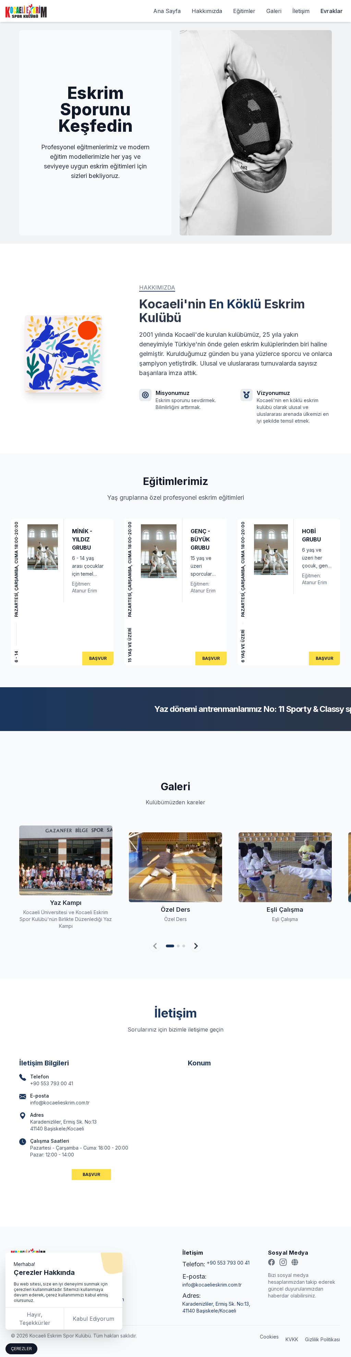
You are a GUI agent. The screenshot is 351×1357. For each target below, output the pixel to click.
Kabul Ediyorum (93, 1318)
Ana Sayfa (167, 11)
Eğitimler (244, 11)
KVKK (292, 1339)
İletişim (301, 11)
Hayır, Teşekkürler (34, 1318)
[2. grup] (178, 946)
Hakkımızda (207, 11)
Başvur (98, 658)
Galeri (273, 11)
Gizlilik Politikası (322, 1339)
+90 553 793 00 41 (228, 1263)
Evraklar (331, 11)
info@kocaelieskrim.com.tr (212, 1285)
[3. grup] (183, 946)
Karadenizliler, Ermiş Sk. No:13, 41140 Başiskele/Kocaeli (216, 1307)
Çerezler (21, 1348)
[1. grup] (170, 946)
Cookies (269, 1337)
